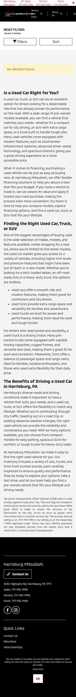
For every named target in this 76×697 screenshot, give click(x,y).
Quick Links (14, 628)
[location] (73, 3)
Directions (10, 641)
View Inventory (13, 647)
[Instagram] (16, 610)
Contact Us (19, 574)
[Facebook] (7, 610)
